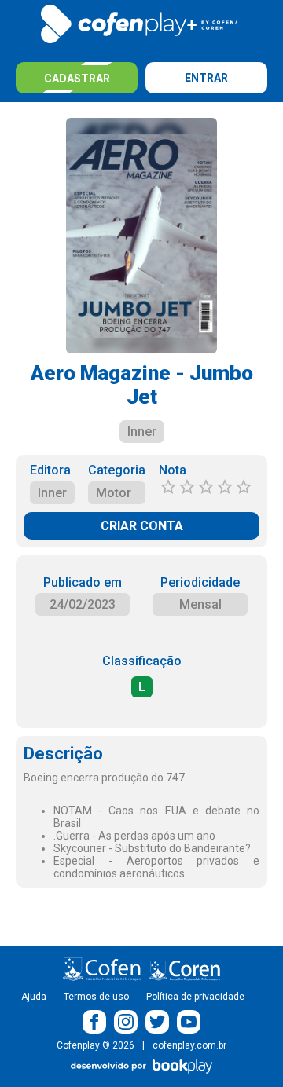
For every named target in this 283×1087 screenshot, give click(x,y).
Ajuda (33, 996)
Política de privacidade (195, 996)
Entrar (206, 77)
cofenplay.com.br (189, 1045)
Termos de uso (96, 996)
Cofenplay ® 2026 (95, 1045)
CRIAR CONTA (142, 525)
